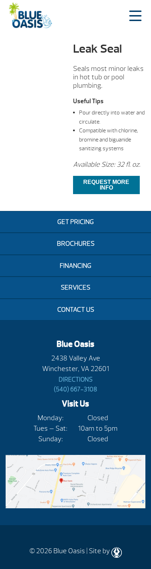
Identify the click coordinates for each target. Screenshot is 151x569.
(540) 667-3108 (75, 389)
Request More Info (106, 185)
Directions (76, 380)
